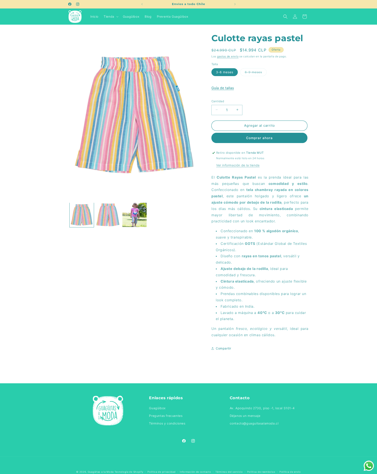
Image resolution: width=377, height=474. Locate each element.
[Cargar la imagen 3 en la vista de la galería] (134, 215)
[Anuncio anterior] (142, 4)
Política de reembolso (261, 471)
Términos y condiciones (167, 423)
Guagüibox (157, 408)
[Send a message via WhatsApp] (369, 466)
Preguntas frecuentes (165, 416)
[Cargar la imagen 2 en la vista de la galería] (108, 215)
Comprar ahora (259, 138)
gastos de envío (228, 56)
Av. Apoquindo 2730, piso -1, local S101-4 (262, 408)
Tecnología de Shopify (129, 471)
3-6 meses (224, 72)
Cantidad (217, 101)
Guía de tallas (222, 87)
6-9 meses (256, 73)
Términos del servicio (229, 471)
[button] (110, 16)
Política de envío (290, 471)
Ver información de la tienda (238, 165)
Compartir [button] (223, 348)
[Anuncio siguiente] (235, 4)
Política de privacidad (161, 471)
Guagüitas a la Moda (101, 471)
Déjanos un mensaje (245, 416)
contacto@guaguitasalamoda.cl (254, 423)
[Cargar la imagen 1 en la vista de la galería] (82, 215)
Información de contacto (195, 471)
